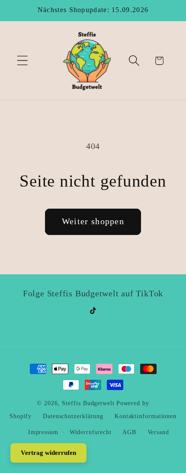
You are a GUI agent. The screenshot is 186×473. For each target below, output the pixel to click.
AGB (129, 432)
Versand (158, 432)
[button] (22, 60)
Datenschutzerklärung (73, 416)
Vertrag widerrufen (48, 452)
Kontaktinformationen (145, 416)
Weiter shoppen (93, 221)
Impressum (43, 432)
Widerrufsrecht (91, 432)
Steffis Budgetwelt (88, 403)
